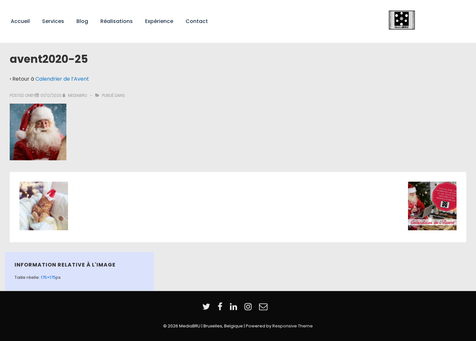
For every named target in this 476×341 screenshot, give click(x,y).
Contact (197, 21)
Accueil (20, 21)
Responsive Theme (292, 326)
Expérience (159, 21)
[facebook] (221, 309)
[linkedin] (235, 309)
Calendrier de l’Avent (62, 79)
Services (53, 21)
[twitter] (207, 309)
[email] (264, 309)
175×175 (48, 277)
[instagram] (249, 309)
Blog (82, 21)
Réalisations (116, 21)
